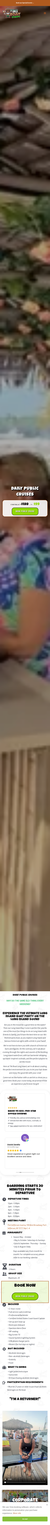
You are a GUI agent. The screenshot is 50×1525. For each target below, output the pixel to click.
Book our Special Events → (25, 3)
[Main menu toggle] (45, 13)
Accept (25, 1519)
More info (17, 1513)
